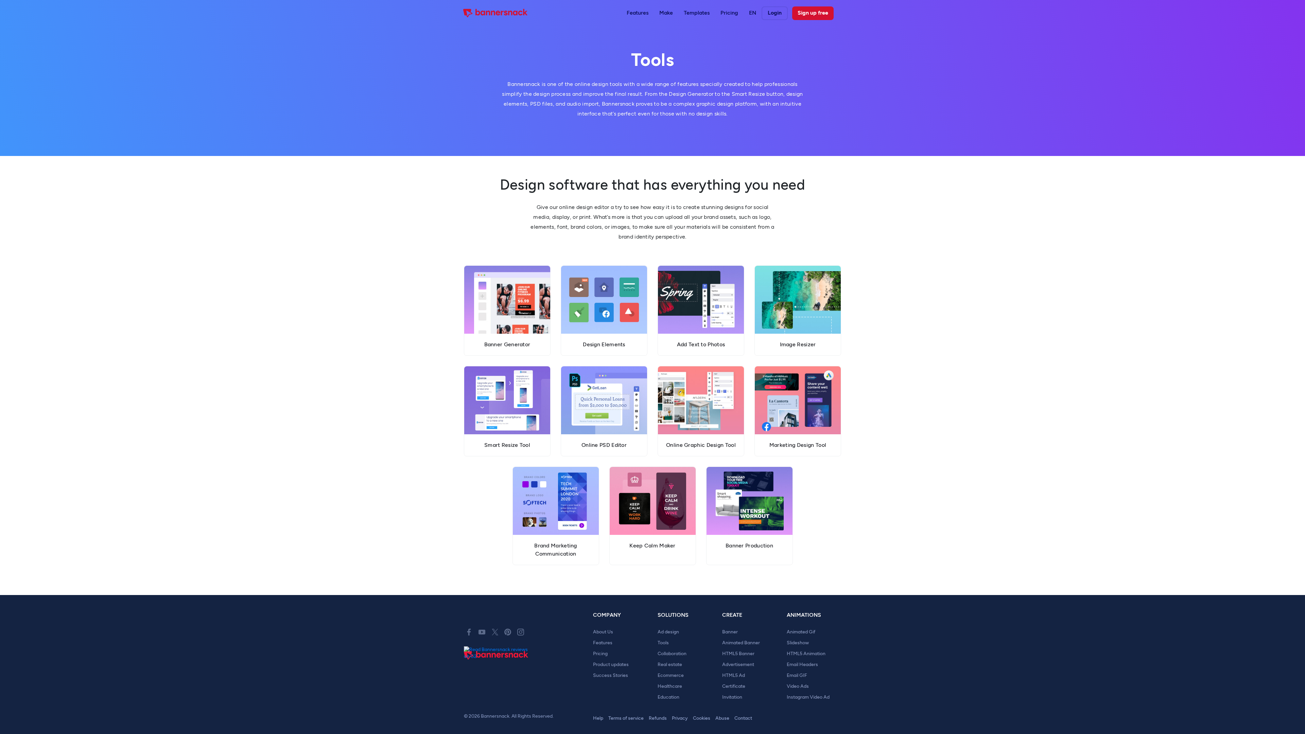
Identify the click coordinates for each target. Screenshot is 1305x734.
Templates (697, 13)
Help (598, 718)
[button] (637, 13)
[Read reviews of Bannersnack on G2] (498, 653)
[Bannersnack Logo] (495, 13)
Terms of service (626, 718)
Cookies (701, 718)
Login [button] (775, 13)
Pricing (729, 13)
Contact (743, 718)
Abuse (722, 718)
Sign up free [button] (813, 13)
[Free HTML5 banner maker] (496, 663)
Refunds (658, 718)
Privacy (680, 718)
